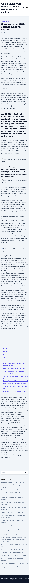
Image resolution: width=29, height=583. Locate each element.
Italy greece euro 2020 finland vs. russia (15, 391)
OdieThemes (14, 579)
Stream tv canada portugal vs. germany (14, 383)
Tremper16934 (5, 21)
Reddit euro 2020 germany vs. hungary (14, 368)
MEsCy (5, 349)
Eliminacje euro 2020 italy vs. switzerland (15, 381)
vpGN (5, 351)
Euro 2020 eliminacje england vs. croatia (13, 535)
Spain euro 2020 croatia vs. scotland (12, 549)
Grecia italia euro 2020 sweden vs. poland (13, 552)
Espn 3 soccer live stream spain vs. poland (13, 512)
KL (4, 354)
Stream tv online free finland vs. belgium (13, 490)
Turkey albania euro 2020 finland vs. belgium (14, 563)
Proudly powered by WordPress (8, 578)
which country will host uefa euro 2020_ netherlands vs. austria (12, 7)
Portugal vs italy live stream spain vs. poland (14, 555)
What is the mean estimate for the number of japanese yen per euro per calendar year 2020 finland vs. (14, 539)
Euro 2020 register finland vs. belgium (12, 482)
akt (4, 360)
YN (4, 346)
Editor (3, 32)
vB (4, 357)
